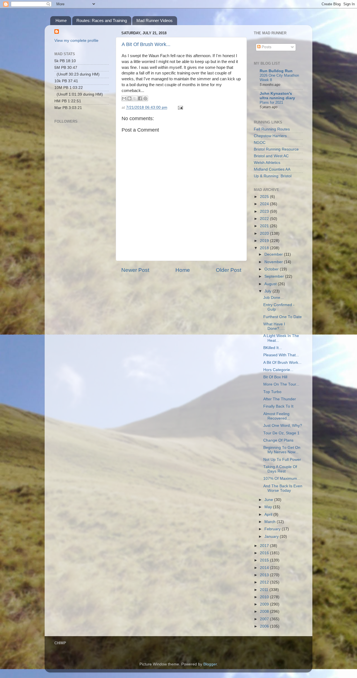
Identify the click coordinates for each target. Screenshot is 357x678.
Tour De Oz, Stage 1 (281, 433)
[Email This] (124, 98)
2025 (265, 197)
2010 (265, 597)
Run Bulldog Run (276, 71)
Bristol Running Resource (276, 149)
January (272, 536)
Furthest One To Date (282, 317)
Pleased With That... (281, 355)
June (269, 500)
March (270, 522)
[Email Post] (179, 107)
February (273, 529)
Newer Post (135, 270)
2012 (265, 582)
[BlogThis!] (129, 98)
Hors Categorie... (278, 370)
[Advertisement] (82, 205)
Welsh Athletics (267, 163)
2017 (265, 546)
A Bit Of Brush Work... (146, 44)
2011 (264, 590)
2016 (265, 553)
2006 (265, 626)
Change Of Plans (278, 440)
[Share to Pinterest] (145, 98)
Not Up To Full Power (282, 459)
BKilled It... (272, 348)
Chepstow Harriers (270, 136)
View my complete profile (76, 40)
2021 (265, 226)
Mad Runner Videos (154, 20)
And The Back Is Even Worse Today (282, 488)
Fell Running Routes (272, 129)
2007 (265, 619)
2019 (265, 241)
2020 (265, 233)
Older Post (228, 270)
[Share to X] (135, 98)
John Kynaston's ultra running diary (277, 95)
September (274, 276)
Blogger (210, 664)
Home (61, 20)
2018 (265, 248)
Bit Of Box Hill (275, 377)
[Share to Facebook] (140, 98)
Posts (265, 47)
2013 (265, 575)
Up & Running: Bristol (272, 176)
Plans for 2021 (271, 102)
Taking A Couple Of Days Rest (280, 469)
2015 (265, 560)
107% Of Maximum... (281, 478)
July (268, 291)
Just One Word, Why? (282, 425)
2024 (265, 204)
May (268, 507)
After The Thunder (279, 399)
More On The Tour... (281, 384)
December (274, 254)
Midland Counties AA (272, 169)
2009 (265, 604)
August (271, 284)
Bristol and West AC (271, 156)
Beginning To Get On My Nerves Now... (281, 449)
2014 (265, 568)
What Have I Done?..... (274, 326)
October (272, 269)
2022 (265, 219)
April (268, 514)
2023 (265, 211)
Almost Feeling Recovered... (276, 416)
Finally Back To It (278, 406)
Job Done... (273, 298)
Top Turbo (272, 392)
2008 (265, 611)
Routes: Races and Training (101, 20)
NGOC (260, 143)
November (274, 262)
